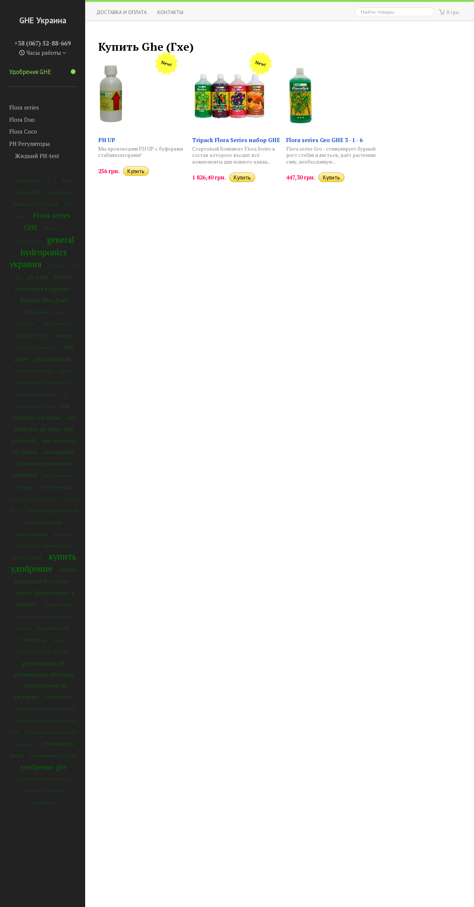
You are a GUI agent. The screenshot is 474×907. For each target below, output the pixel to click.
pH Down (57, 265)
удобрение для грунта (43, 790)
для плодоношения (37, 347)
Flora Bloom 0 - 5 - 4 (36, 181)
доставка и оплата (121, 12)
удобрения (44, 802)
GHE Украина (42, 20)
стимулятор (58, 696)
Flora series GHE (47, 221)
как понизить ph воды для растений (43, 429)
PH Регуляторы (29, 143)
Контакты (170, 12)
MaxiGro (52, 228)
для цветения (53, 358)
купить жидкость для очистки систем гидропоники (47, 522)
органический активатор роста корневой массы (44, 616)
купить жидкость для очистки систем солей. (41, 546)
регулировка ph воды (43, 674)
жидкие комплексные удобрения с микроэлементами (45, 382)
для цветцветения (33, 370)
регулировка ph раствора (40, 691)
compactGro (28, 241)
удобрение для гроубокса (43, 779)
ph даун (37, 277)
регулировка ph (43, 663)
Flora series (24, 107)
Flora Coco (23, 131)
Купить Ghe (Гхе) (43, 300)
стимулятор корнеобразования (43, 708)
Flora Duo (22, 119)
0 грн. (453, 12)
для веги (63, 335)
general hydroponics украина (42, 251)
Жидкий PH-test (37, 155)
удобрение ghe (43, 766)
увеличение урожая (52, 755)
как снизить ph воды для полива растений (44, 463)
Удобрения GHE (30, 72)
